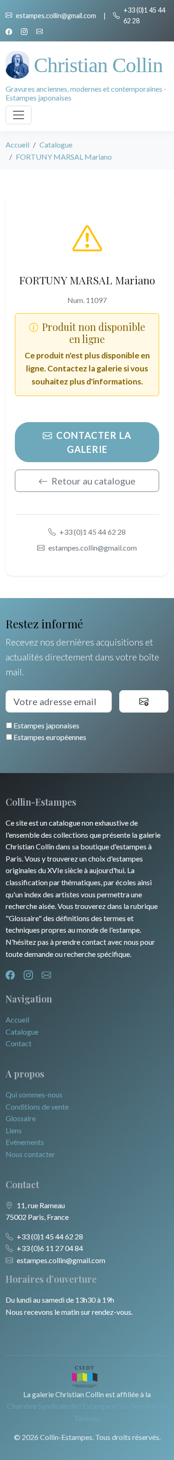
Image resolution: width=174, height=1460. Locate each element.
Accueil (17, 144)
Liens (14, 1130)
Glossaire (21, 1118)
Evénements (25, 1141)
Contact (19, 1043)
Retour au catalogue (93, 480)
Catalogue (55, 144)
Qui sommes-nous (34, 1094)
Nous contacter (30, 1154)
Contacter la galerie (93, 442)
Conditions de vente (37, 1106)
